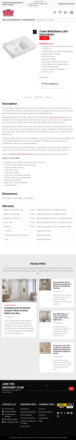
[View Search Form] (55, 12)
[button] (49, 84)
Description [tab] (28, 97)
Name (29, 385)
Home (4, 20)
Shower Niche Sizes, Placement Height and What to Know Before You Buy (62, 285)
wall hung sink (54, 117)
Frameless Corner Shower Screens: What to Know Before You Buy (17, 310)
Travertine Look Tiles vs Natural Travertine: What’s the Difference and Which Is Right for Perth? (62, 349)
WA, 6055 (8, 419)
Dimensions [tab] (39, 97)
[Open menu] (71, 12)
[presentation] (19, 290)
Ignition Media (62, 437)
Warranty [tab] (48, 97)
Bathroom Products (14, 20)
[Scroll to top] (71, 433)
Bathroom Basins (29, 20)
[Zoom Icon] (35, 32)
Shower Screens (10, 305)
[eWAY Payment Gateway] (65, 405)
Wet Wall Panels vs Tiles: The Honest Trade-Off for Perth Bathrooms (61, 317)
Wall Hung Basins (50, 88)
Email (47, 385)
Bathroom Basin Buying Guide (20, 154)
